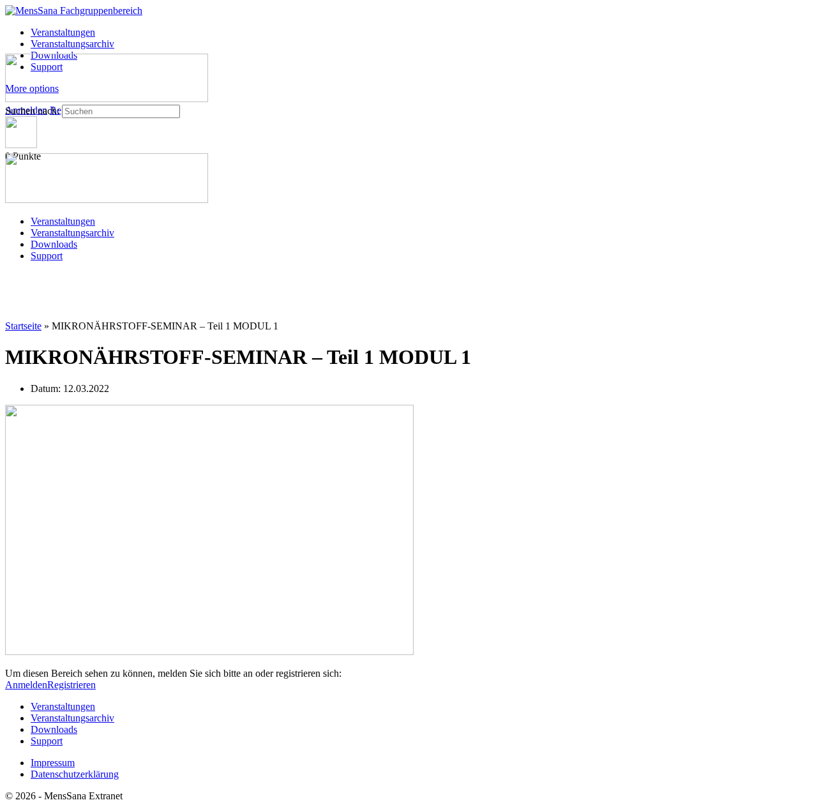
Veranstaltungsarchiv (72, 232)
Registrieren (71, 684)
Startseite (23, 326)
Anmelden (26, 684)
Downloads (54, 244)
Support (47, 255)
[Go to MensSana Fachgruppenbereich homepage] (73, 10)
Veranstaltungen (63, 221)
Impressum (53, 762)
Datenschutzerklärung (75, 774)
